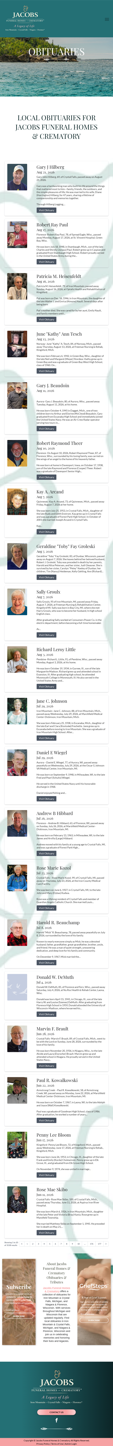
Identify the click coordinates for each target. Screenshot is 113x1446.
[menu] (107, 19)
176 (91, 1244)
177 (99, 1244)
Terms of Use (57, 1443)
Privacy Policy (43, 1443)
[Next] (106, 1243)
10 (78, 1244)
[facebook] (56, 1420)
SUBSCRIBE (19, 1316)
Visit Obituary (46, 210)
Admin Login (71, 1443)
